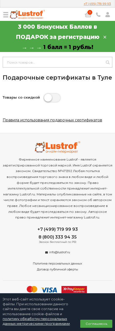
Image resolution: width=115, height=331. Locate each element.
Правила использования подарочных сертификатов (52, 120)
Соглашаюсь (96, 324)
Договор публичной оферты (57, 269)
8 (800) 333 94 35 (58, 237)
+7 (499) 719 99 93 (97, 4)
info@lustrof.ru (59, 252)
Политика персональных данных (57, 263)
